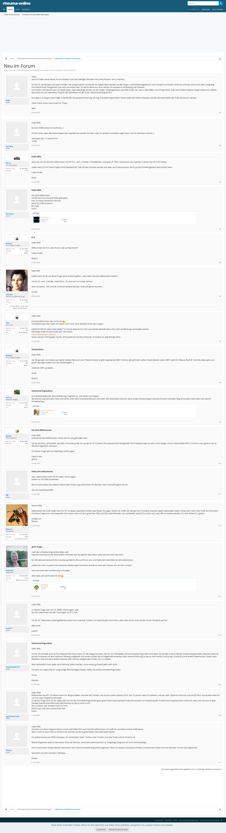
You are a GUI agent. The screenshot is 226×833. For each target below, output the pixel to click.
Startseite (159, 820)
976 (27, 302)
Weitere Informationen (118, 829)
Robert (9, 243)
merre (9, 397)
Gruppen (25, 9)
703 (27, 170)
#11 (219, 494)
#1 (220, 113)
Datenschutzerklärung (209, 820)
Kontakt (168, 820)
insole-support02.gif (47, 410)
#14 (219, 635)
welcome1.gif (45, 217)
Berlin (26, 407)
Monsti (9, 529)
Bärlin (26, 253)
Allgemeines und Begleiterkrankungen (35, 70)
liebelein (10, 570)
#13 (219, 596)
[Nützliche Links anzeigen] (220, 58)
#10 (219, 463)
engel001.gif (44, 585)
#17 (219, 762)
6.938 (26, 537)
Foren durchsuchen (12, 14)
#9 (220, 422)
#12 (219, 526)
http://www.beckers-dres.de (44, 334)
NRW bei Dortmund (22, 580)
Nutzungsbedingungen (188, 820)
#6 (220, 296)
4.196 (26, 405)
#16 (219, 715)
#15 (219, 684)
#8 (220, 383)
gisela (8, 436)
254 (27, 330)
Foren (10, 9)
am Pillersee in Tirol (21, 539)
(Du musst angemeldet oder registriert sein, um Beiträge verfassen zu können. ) (191, 769)
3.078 (26, 443)
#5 (220, 263)
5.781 (26, 578)
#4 (220, 229)
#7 (220, 341)
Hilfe (176, 820)
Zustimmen (101, 829)
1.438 (26, 251)
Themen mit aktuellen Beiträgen (35, 14)
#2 (220, 145)
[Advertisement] (113, 34)
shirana (9, 294)
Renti (8, 163)
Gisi (7, 323)
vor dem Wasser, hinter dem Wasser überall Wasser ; (19, 307)
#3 (220, 182)
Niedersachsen (23, 332)
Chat (17, 9)
